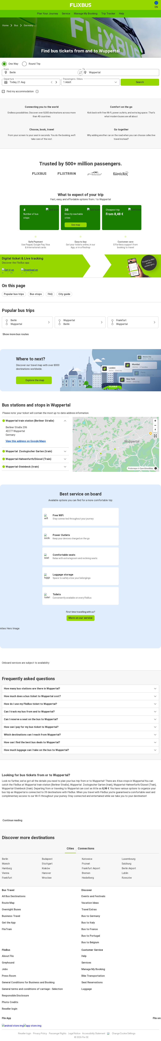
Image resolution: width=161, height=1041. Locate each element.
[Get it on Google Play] (13, 1026)
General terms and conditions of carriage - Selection (32, 988)
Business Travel (11, 916)
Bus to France (89, 929)
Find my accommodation (20, 91)
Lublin (125, 873)
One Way (13, 63)
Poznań (86, 863)
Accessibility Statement (93, 1033)
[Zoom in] (155, 420)
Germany (28, 25)
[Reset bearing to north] (155, 430)
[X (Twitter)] (157, 1025)
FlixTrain (7, 929)
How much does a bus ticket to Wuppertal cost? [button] (32, 696)
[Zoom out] (155, 425)
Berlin (5, 858)
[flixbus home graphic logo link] (80, 5)
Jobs (5, 969)
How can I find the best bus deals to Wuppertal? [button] (32, 742)
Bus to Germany (90, 916)
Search (140, 82)
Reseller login (9, 1008)
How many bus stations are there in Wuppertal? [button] (32, 688)
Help (83, 956)
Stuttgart (47, 863)
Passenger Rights (57, 1033)
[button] (35, 421)
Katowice (87, 858)
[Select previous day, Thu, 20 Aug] (51, 82)
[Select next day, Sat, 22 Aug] (56, 82)
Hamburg (7, 868)
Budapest (47, 858)
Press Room (9, 975)
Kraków (46, 868)
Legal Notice (74, 1033)
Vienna (5, 873)
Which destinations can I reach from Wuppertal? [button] (32, 734)
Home (5, 25)
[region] (116, 444)
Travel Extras (89, 909)
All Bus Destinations (13, 896)
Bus (16, 25)
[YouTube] (155, 1025)
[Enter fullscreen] (155, 436)
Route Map (8, 902)
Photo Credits (10, 1002)
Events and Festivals (93, 896)
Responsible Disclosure (15, 995)
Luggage (86, 988)
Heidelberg (88, 877)
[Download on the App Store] (32, 1026)
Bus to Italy (88, 922)
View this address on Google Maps (26, 441)
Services (86, 962)
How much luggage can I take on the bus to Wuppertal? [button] (36, 750)
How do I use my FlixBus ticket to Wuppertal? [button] (30, 703)
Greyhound (8, 962)
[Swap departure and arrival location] (80, 72)
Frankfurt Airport (91, 868)
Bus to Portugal (90, 935)
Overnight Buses (11, 909)
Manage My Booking (93, 969)
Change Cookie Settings (123, 1033)
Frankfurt (7, 877)
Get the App (9, 922)
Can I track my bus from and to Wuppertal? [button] (29, 711)
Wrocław (47, 877)
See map (75, 225)
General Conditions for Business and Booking (28, 982)
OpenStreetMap (146, 468)
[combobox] (44, 72)
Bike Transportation (93, 975)
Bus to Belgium (90, 942)
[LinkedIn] (156, 1025)
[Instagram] (154, 1025)
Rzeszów (127, 877)
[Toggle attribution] (156, 468)
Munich (6, 863)
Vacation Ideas (90, 902)
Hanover (46, 873)
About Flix (8, 956)
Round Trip (34, 63)
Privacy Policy (40, 1033)
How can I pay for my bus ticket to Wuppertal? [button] (31, 726)
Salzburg (126, 863)
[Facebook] (153, 1025)
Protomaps (132, 468)
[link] (80, 370)
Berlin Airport (129, 868)
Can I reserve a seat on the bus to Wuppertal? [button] (31, 719)
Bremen (86, 873)
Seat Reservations (92, 982)
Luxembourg (128, 858)
